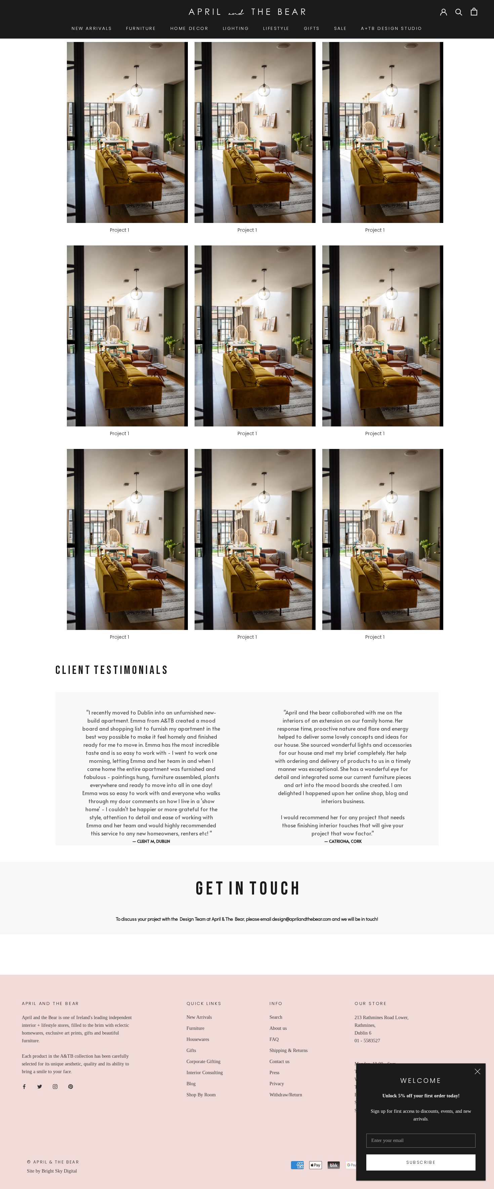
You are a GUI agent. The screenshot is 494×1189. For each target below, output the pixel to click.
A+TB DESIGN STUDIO (391, 28)
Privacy (277, 1083)
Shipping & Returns (288, 1050)
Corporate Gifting (203, 1061)
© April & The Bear (53, 1162)
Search (276, 1017)
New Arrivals (199, 1017)
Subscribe (421, 1162)
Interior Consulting (205, 1072)
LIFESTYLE (276, 28)
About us (278, 1028)
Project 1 (119, 230)
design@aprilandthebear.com (301, 919)
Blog (191, 1083)
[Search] (458, 11)
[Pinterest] (70, 1086)
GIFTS (312, 28)
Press (274, 1072)
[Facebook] (24, 1086)
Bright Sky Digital (59, 1171)
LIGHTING (236, 28)
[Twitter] (39, 1086)
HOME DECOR (189, 28)
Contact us (279, 1061)
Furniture (195, 1028)
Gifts (191, 1050)
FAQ (274, 1039)
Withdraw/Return (286, 1094)
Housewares (198, 1039)
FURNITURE (141, 28)
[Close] (478, 1071)
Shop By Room (201, 1094)
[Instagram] (55, 1086)
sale (340, 28)
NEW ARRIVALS (92, 28)
